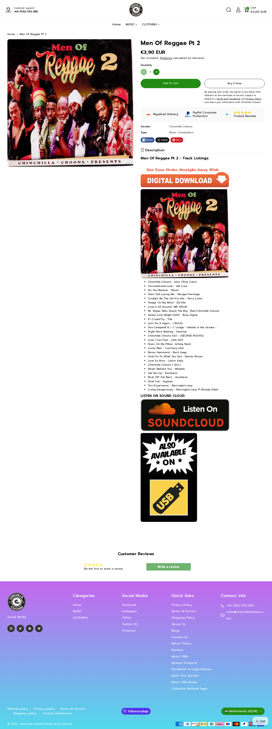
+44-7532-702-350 (26, 12)
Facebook (129, 605)
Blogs (176, 630)
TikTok (126, 618)
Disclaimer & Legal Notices (192, 669)
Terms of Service (184, 611)
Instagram (129, 611)
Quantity (146, 65)
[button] (228, 10)
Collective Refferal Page (189, 688)
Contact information (57, 713)
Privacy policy (44, 709)
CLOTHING (149, 24)
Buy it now (234, 83)
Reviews (177, 650)
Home (11, 34)
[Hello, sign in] (238, 10)
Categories (84, 596)
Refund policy (17, 709)
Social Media (135, 596)
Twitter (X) (129, 624)
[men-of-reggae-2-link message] (185, 415)
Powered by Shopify (58, 724)
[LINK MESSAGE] (169, 477)
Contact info (233, 596)
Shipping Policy (183, 618)
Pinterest (129, 630)
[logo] (16, 602)
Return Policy (181, 643)
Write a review (168, 567)
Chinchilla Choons (32, 724)
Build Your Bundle (185, 675)
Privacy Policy (182, 605)
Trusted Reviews (245, 116)
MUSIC (130, 24)
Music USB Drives (184, 682)
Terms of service (72, 709)
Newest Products (184, 663)
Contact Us (180, 637)
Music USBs (180, 656)
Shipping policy (25, 713)
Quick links (183, 596)
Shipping (166, 58)
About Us (178, 624)
